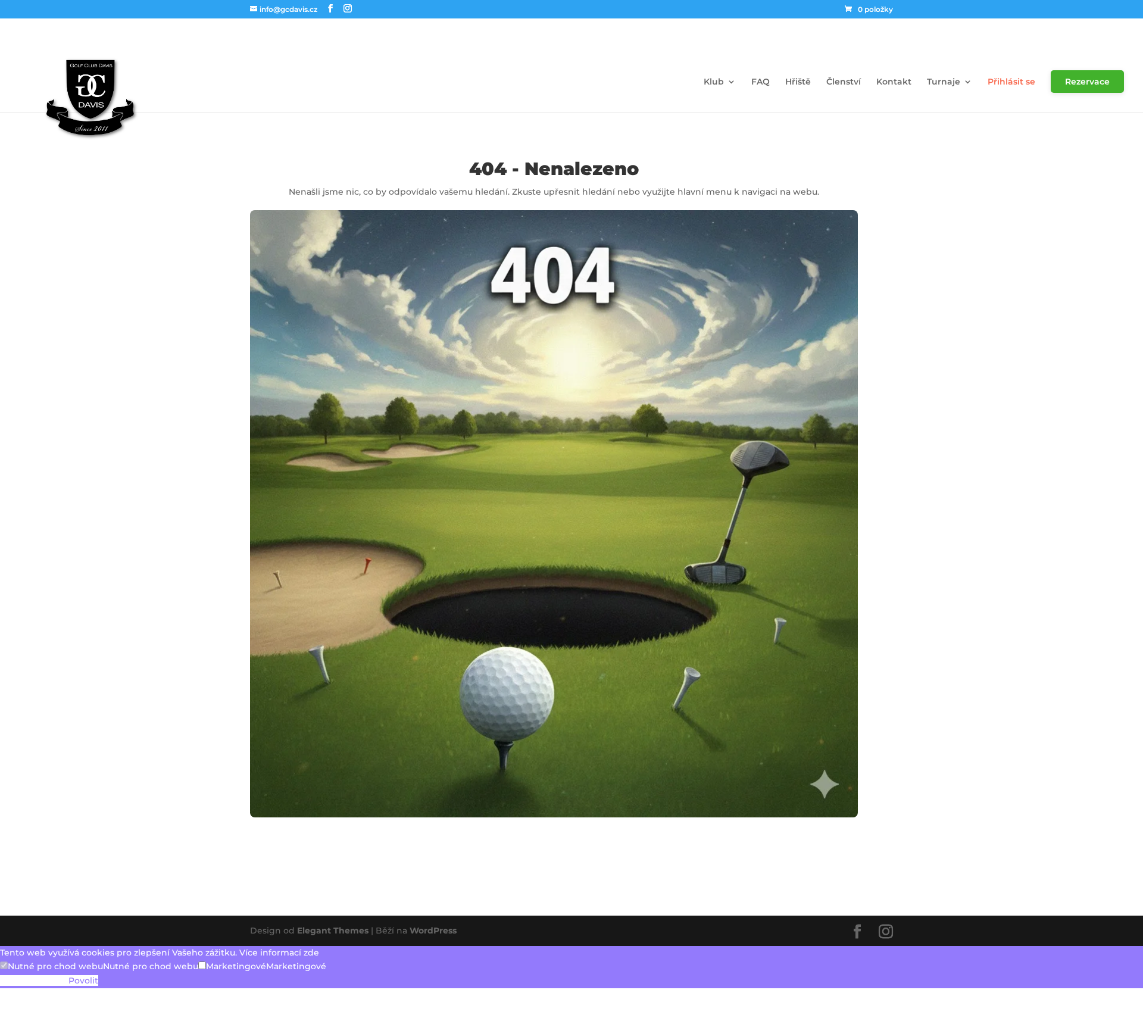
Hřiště (798, 81)
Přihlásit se (1011, 81)
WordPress (433, 930)
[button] (51, 966)
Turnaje (943, 81)
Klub (714, 81)
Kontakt (893, 81)
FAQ (760, 81)
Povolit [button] (83, 981)
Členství (843, 81)
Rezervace (1087, 81)
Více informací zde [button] (279, 952)
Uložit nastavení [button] (34, 981)
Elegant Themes (332, 930)
